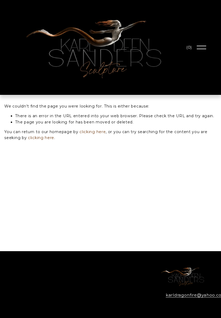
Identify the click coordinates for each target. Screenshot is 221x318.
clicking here (93, 131)
